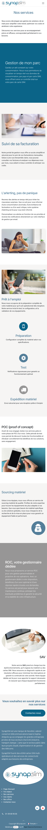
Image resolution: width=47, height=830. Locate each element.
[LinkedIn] (37, 808)
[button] (23, 820)
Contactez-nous (33, 713)
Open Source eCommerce (33, 827)
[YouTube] (43, 808)
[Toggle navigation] (43, 3)
